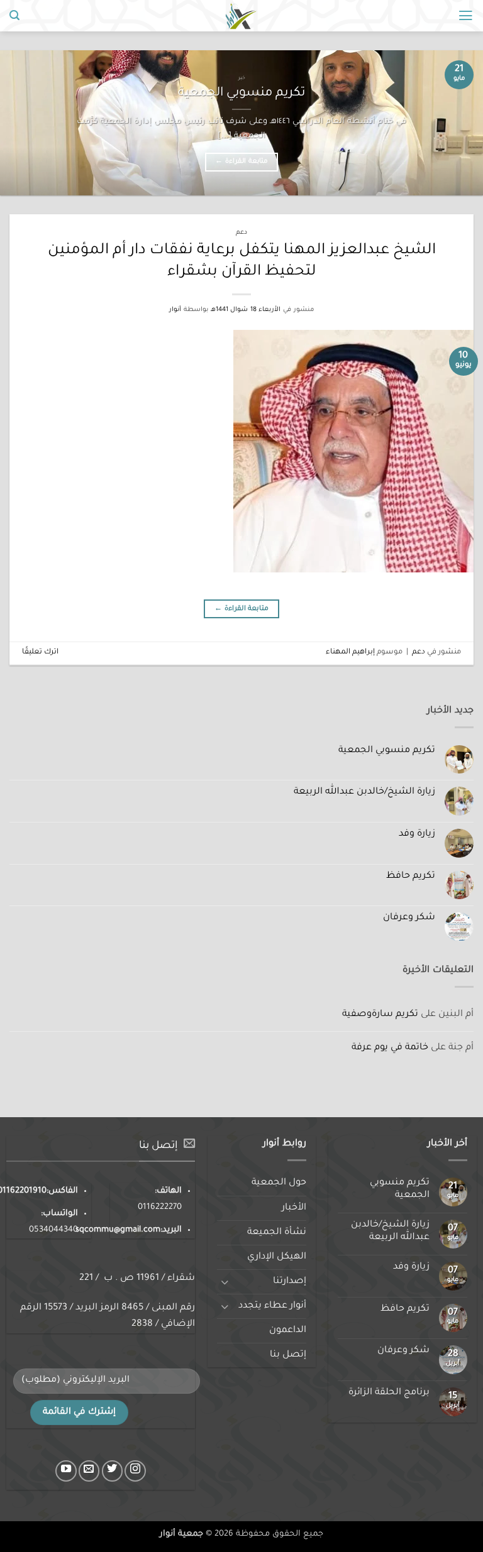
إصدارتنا (289, 1282)
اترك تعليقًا (40, 652)
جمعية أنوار (181, 1534)
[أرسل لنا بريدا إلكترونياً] (89, 1471)
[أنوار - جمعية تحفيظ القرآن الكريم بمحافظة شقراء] (241, 15)
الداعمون (287, 1331)
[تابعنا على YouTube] (66, 1471)
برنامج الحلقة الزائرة (389, 1393)
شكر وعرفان (409, 918)
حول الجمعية (279, 1183)
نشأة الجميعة (276, 1233)
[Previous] (457, 122)
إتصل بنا (288, 1355)
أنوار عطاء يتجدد (272, 1306)
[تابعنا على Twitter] (112, 1471)
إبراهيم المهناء (350, 652)
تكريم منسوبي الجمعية (241, 94)
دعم (241, 232)
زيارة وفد (417, 834)
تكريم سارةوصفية (380, 1015)
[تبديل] (224, 1282)
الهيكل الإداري (276, 1257)
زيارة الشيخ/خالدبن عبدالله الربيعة (364, 792)
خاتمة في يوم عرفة (390, 1048)
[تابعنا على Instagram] (135, 1471)
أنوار (175, 310)
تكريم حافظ (410, 877)
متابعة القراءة (241, 161)
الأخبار (294, 1208)
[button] (466, 15)
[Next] (16, 122)
